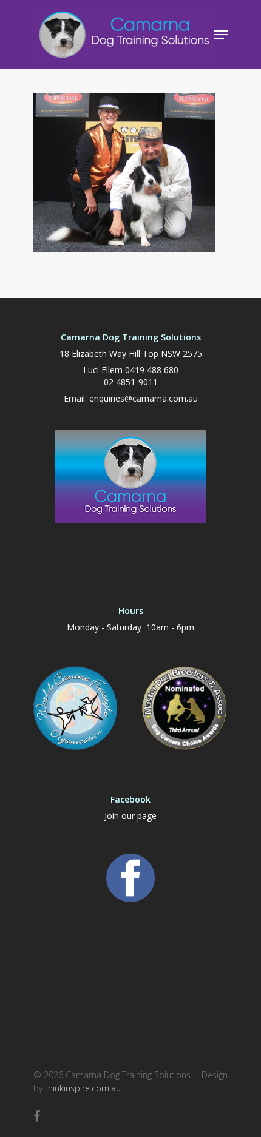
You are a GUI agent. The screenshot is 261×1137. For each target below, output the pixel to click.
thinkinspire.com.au (83, 1088)
